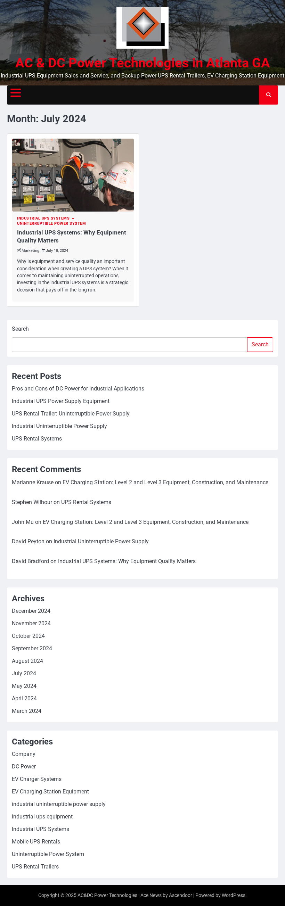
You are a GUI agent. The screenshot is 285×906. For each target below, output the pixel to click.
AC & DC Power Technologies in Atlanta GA (142, 63)
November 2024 (31, 623)
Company (23, 754)
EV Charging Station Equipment (50, 791)
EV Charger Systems (37, 779)
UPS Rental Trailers (35, 866)
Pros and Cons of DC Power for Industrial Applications (78, 388)
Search (20, 329)
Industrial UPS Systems (43, 218)
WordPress (233, 895)
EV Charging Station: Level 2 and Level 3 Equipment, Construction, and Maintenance (165, 482)
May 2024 (24, 686)
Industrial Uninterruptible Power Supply (59, 426)
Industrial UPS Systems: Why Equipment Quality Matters (127, 561)
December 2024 (31, 611)
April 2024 (24, 698)
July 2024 (24, 673)
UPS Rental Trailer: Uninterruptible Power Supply (71, 413)
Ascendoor (180, 895)
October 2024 (28, 636)
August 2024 (27, 661)
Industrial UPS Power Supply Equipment (60, 401)
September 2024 (32, 648)
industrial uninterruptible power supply (59, 804)
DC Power (24, 766)
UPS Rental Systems (37, 438)
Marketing (30, 250)
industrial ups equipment (42, 816)
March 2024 (26, 711)
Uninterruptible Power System (51, 223)
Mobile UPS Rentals (36, 841)
